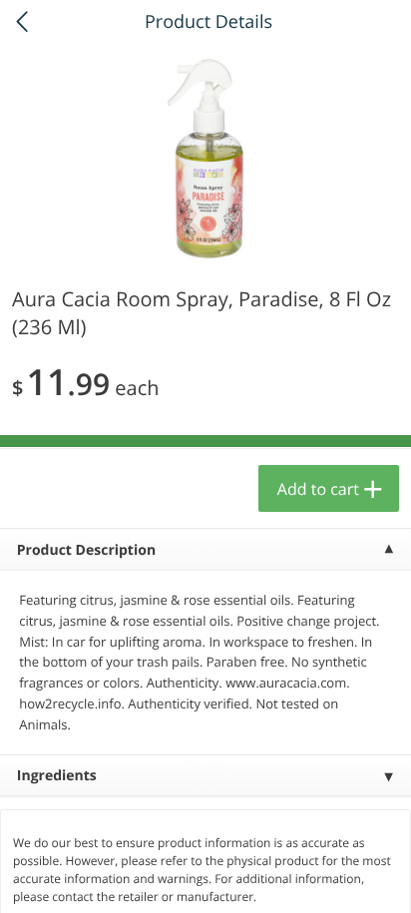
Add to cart (318, 489)
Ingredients (57, 775)
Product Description (86, 550)
